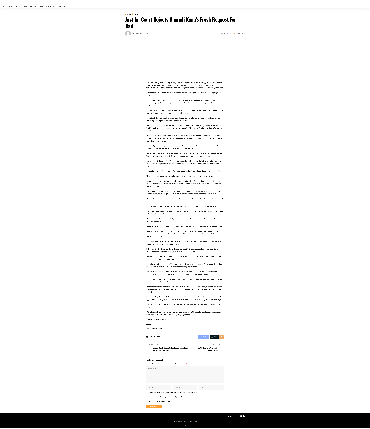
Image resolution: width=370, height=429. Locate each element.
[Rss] (244, 416)
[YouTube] (241, 416)
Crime (129, 14)
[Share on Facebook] (227, 33)
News (136, 14)
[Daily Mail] (185, 2)
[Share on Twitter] (230, 33)
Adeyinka (135, 33)
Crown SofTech (193, 421)
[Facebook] (235, 416)
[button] (3, 2)
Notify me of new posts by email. (161, 401)
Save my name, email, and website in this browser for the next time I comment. (173, 392)
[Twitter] (238, 416)
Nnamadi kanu (157, 329)
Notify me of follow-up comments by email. (165, 397)
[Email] (233, 33)
